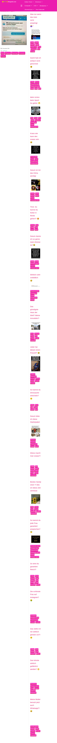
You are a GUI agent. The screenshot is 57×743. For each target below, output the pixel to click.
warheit (38, 622)
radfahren (38, 120)
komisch (33, 439)
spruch (33, 265)
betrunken (33, 376)
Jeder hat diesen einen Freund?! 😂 (35, 350)
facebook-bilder (35, 84)
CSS (35, 5)
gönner (33, 580)
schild (36, 407)
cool (32, 333)
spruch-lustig (34, 550)
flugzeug (8, 53)
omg (40, 46)
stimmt (33, 622)
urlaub (3, 56)
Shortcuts (38, 2)
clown (32, 193)
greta (37, 193)
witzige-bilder (34, 163)
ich (40, 117)
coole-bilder (34, 156)
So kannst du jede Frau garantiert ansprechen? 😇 (35, 526)
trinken (33, 383)
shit (36, 88)
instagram (33, 615)
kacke (32, 651)
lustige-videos (34, 470)
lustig (32, 198)
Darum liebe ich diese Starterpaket (35, 419)
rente (32, 229)
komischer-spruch (35, 545)
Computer (28, 5)
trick (37, 229)
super (37, 338)
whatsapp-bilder (35, 200)
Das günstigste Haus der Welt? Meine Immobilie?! (35, 312)
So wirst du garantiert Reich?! (34, 566)
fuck (37, 649)
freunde (37, 333)
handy (36, 509)
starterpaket (34, 444)
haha (37, 44)
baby (37, 576)
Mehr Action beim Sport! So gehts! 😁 (35, 100)
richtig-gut (34, 122)
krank (32, 468)
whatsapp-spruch (35, 552)
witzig (32, 299)
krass (37, 468)
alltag (32, 82)
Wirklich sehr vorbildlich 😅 (35, 278)
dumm (37, 42)
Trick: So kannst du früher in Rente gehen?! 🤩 (34, 213)
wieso (38, 653)
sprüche (33, 690)
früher (36, 507)
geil (37, 225)
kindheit (33, 511)
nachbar (33, 441)
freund (38, 378)
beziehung (34, 683)
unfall (32, 295)
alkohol (33, 374)
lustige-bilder (34, 161)
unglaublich (34, 297)
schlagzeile (34, 293)
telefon (39, 511)
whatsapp (34, 49)
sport (32, 124)
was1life (33, 340)
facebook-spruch (35, 86)
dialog (33, 728)
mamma (33, 730)
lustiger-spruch (35, 263)
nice (36, 227)
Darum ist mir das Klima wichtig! (35, 173)
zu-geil (33, 51)
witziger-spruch (35, 268)
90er (32, 507)
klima (37, 195)
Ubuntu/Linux (29, 9)
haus (32, 335)
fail (3, 53)
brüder (33, 225)
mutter (38, 730)
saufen (37, 380)
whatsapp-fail (34, 126)
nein (37, 651)
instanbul (22, 53)
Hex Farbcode (40, 9)
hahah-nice (34, 46)
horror (32, 195)
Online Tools (28, 2)
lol (32, 407)
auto (32, 42)
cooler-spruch (34, 726)
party (32, 380)
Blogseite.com (12, 1)
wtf (39, 49)
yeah (37, 446)
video (36, 473)
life (36, 335)
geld (37, 578)
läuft (32, 88)
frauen (33, 44)
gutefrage (15, 53)
